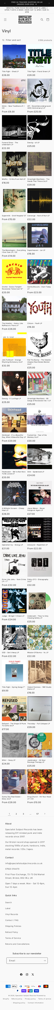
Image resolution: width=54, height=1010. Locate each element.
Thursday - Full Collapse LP (38, 724)
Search (8, 902)
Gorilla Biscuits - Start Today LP (39, 288)
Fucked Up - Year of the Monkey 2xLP (37, 436)
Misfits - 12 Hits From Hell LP (14, 179)
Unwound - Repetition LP (37, 545)
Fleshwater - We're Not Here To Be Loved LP (13, 473)
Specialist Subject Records (25, 995)
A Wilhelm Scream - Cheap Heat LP (13, 509)
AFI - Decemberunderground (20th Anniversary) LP (39, 107)
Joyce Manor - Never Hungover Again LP (36, 509)
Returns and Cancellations (17, 944)
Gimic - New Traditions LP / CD (13, 107)
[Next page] (45, 814)
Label (7, 908)
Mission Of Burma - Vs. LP (37, 652)
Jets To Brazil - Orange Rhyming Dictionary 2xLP (12, 361)
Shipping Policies (13, 926)
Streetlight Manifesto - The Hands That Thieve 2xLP (38, 180)
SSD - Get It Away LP (10, 652)
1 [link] (9, 814)
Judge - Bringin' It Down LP (13, 616)
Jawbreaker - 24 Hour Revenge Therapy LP (36, 761)
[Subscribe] (45, 961)
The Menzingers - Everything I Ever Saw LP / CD (14, 251)
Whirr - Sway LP (8, 760)
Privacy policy (30, 999)
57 (37, 814)
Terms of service (44, 999)
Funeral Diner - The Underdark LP (10, 144)
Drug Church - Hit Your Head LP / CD (39, 798)
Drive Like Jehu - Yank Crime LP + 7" (14, 580)
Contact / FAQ (11, 920)
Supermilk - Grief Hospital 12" (14, 216)
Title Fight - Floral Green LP (38, 71)
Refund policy (17, 999)
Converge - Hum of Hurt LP (38, 216)
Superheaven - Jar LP (36, 250)
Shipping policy (19, 1003)
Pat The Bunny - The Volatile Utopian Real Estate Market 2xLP (39, 362)
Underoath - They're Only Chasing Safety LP (37, 617)
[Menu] (5, 19)
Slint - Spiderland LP (35, 472)
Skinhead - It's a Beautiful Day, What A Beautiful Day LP (14, 436)
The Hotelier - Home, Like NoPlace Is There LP (12, 324)
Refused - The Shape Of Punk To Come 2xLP (14, 725)
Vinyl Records (11, 914)
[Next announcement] (49, 3)
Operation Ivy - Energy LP (12, 545)
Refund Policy (11, 932)
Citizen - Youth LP (34, 323)
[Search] (42, 19)
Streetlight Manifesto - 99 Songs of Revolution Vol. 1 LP (39, 400)
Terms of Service (13, 938)
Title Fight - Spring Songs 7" (13, 687)
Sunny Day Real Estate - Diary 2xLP (12, 798)
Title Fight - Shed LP (10, 71)
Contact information (36, 1003)
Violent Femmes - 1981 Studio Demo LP (39, 688)
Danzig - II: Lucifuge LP (11, 399)
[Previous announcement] (5, 3)
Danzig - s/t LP (33, 143)
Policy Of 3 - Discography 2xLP (37, 580)
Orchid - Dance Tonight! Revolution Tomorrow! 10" (12, 288)
